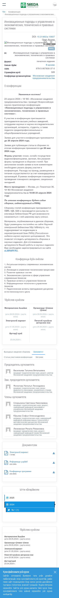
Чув (54, 4)
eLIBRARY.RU (11, 250)
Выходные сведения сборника (17, 351)
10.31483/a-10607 (46, 36)
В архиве (50, 64)
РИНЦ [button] (51, 48)
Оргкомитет (38, 351)
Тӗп (3, 11)
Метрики (39, 357)
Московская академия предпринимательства (44, 76)
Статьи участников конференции (18, 357)
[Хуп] (55, 572)
